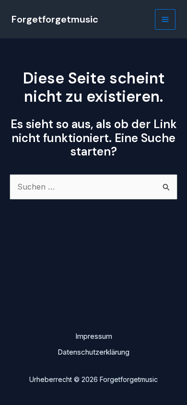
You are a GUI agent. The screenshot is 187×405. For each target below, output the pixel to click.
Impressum (93, 336)
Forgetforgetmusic (55, 19)
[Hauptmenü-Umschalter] (165, 19)
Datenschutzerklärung (93, 352)
